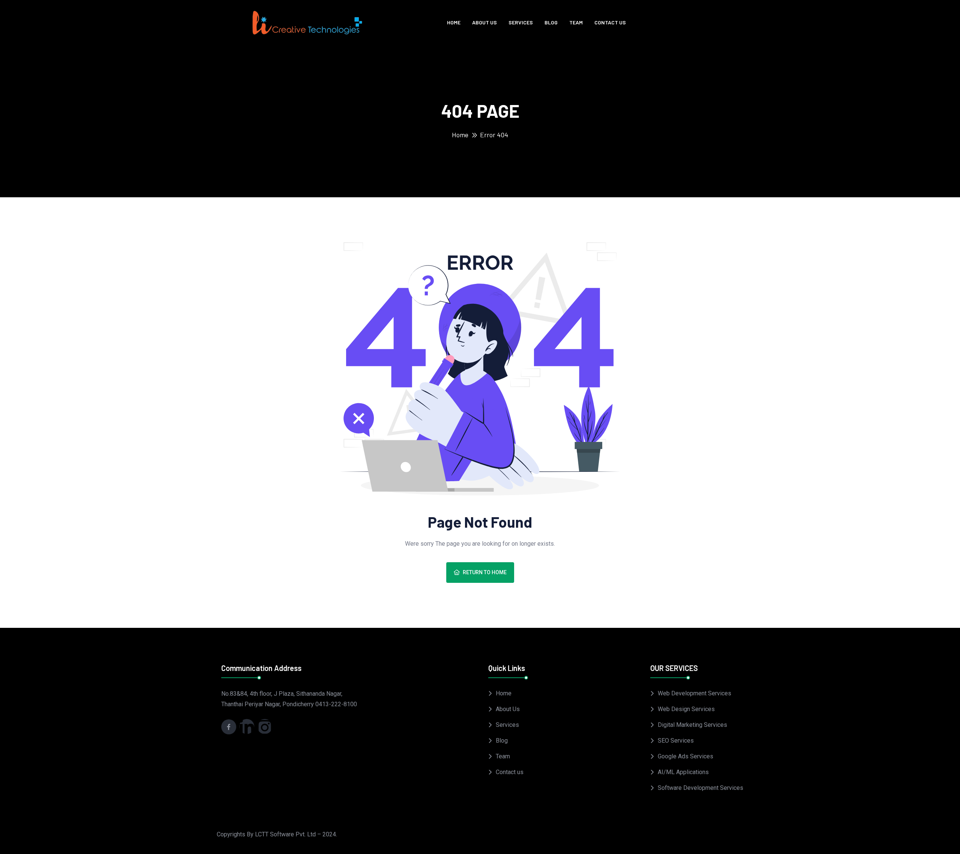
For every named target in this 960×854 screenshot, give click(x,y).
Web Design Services (686, 709)
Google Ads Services (685, 756)
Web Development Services (694, 693)
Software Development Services (700, 787)
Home (453, 22)
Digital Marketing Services (692, 724)
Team (576, 22)
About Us (484, 22)
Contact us (610, 22)
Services (520, 22)
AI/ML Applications (683, 772)
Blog (551, 22)
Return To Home (485, 572)
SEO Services (676, 740)
